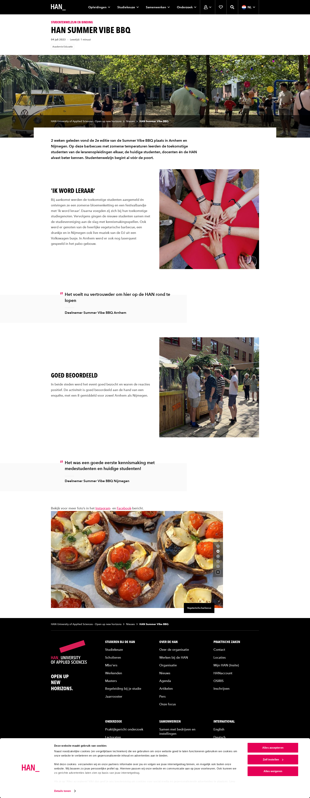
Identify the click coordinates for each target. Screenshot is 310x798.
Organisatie (168, 665)
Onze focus (167, 704)
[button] (218, 546)
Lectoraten (113, 737)
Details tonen (62, 790)
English (218, 729)
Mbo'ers (111, 665)
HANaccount (222, 673)
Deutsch (219, 737)
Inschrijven (221, 688)
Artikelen (166, 688)
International (224, 721)
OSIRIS (218, 681)
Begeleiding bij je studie (123, 688)
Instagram (102, 508)
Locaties (219, 657)
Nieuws (130, 121)
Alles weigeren (273, 771)
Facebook (124, 508)
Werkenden (113, 673)
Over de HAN (168, 642)
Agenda (165, 681)
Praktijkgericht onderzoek (124, 729)
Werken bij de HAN (173, 657)
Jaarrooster (113, 696)
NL (250, 7)
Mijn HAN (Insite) (226, 665)
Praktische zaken (226, 642)
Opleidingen (97, 7)
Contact (219, 649)
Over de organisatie (174, 649)
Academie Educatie (62, 46)
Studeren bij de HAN (120, 642)
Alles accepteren (272, 747)
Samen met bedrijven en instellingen (177, 731)
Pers (162, 696)
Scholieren (113, 657)
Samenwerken (156, 7)
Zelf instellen (271, 759)
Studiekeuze (126, 7)
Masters (111, 681)
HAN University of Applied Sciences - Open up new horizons (86, 121)
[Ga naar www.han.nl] (58, 7)
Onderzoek (185, 7)
